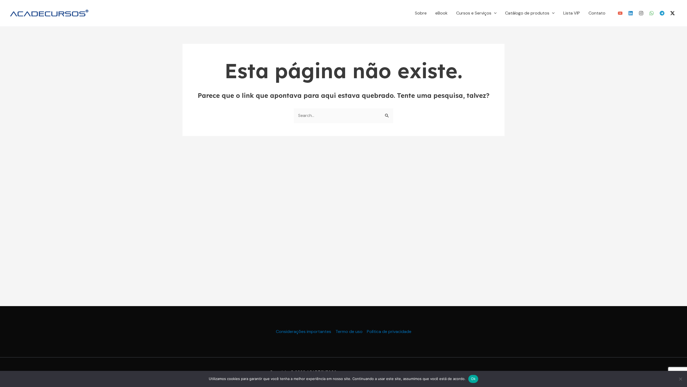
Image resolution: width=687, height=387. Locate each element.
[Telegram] (662, 13)
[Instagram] (641, 13)
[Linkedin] (631, 13)
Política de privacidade (389, 331)
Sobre (421, 13)
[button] (494, 13)
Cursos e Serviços (473, 13)
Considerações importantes (303, 331)
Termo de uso (349, 331)
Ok (473, 379)
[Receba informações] (651, 13)
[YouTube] (620, 13)
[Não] (680, 379)
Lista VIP (571, 13)
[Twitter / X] (672, 13)
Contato (597, 13)
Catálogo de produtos (527, 13)
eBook (441, 13)
